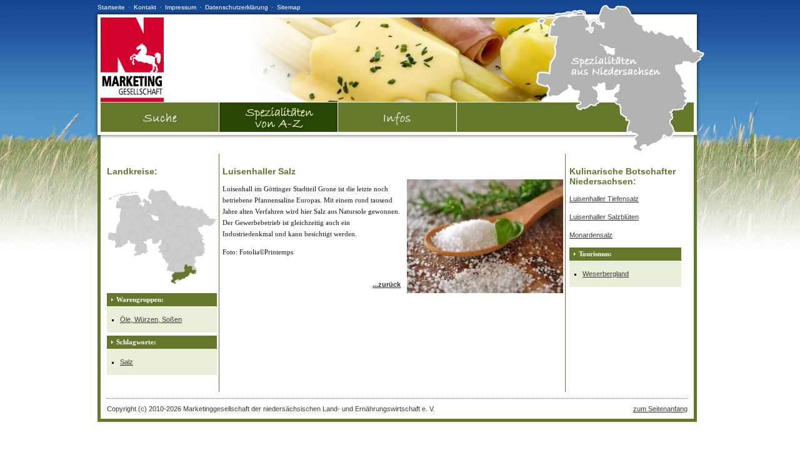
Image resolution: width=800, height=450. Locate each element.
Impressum (180, 7)
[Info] (397, 117)
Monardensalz (590, 235)
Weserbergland (605, 274)
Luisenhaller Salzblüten (604, 217)
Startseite (111, 7)
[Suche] (160, 129)
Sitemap (289, 7)
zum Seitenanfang (660, 408)
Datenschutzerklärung (236, 7)
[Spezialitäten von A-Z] (278, 129)
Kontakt (145, 7)
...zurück (386, 284)
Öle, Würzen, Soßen (151, 319)
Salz (126, 362)
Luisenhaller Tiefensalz (604, 198)
